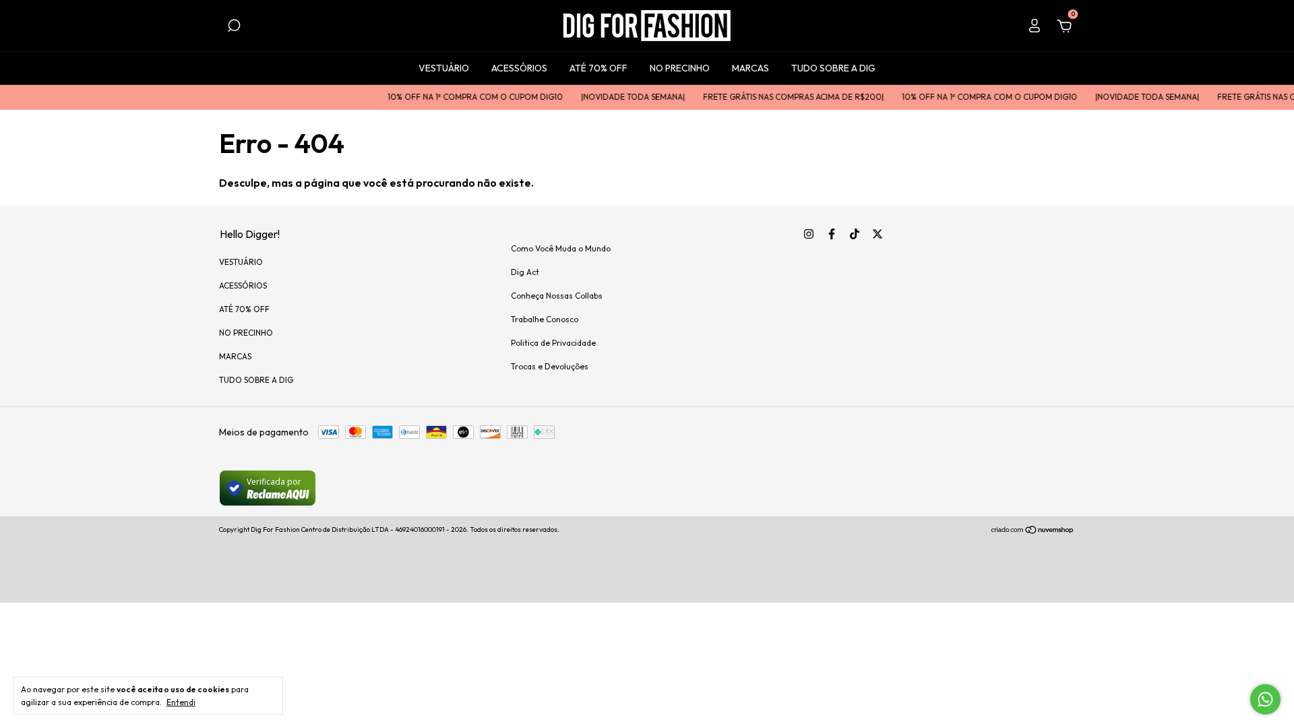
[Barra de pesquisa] (234, 27)
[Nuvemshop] (1033, 531)
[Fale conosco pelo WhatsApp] (1265, 699)
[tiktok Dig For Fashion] (854, 234)
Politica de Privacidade (553, 343)
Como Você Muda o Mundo (561, 248)
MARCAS (750, 68)
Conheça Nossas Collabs (557, 296)
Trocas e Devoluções (549, 366)
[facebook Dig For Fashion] (831, 234)
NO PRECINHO (680, 68)
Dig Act (525, 272)
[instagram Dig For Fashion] (808, 234)
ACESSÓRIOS (519, 68)
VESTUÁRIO (444, 68)
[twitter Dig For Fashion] (877, 234)
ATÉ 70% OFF (598, 68)
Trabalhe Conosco (544, 319)
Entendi (180, 702)
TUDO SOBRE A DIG (833, 68)
